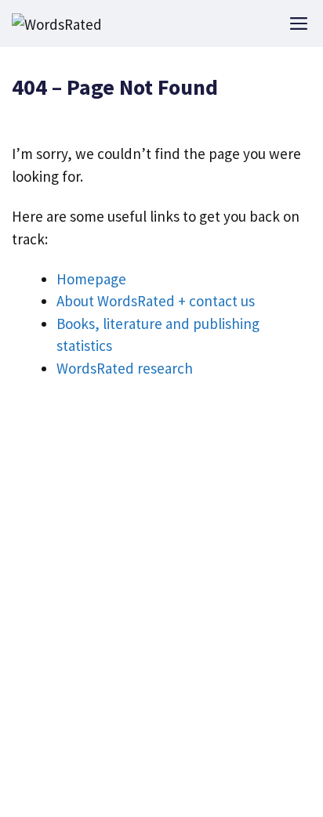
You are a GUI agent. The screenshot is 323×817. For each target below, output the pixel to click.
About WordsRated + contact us (155, 300)
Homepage (91, 278)
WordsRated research (124, 368)
